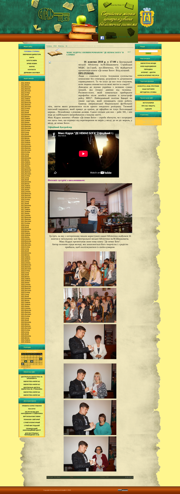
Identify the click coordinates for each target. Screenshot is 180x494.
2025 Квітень (25, 338)
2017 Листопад (26, 221)
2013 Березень (26, 114)
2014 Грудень (25, 152)
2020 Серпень (25, 284)
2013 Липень (25, 122)
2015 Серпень (25, 167)
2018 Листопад (26, 245)
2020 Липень (25, 282)
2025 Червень (25, 342)
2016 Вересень (26, 193)
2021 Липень (25, 306)
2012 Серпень (25, 100)
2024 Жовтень (26, 326)
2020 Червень (25, 280)
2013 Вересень (26, 124)
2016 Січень (25, 177)
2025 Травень (25, 340)
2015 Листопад (26, 173)
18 (32, 361)
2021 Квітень (25, 300)
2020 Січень (25, 272)
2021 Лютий (25, 296)
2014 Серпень (25, 144)
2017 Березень (26, 205)
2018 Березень (26, 229)
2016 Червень (25, 187)
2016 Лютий (25, 179)
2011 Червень (25, 82)
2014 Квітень (25, 138)
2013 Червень (25, 120)
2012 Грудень (25, 108)
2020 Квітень (25, 276)
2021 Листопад (26, 314)
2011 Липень (25, 84)
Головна (115, 37)
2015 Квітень (25, 160)
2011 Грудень (25, 92)
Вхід (129, 37)
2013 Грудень (25, 130)
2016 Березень (26, 181)
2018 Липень (25, 237)
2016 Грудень (25, 199)
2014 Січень (25, 132)
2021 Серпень (25, 308)
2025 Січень (25, 332)
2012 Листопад (26, 106)
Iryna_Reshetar (65, 477)
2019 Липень (25, 260)
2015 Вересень (26, 169)
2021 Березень (26, 298)
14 (41, 359)
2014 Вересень (26, 146)
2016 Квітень (25, 183)
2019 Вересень (26, 264)
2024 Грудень (25, 330)
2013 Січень (25, 110)
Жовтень (61, 46)
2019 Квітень (25, 255)
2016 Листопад (26, 197)
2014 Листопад (26, 150)
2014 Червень (25, 142)
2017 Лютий (25, 203)
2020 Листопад (26, 290)
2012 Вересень (26, 102)
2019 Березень (26, 253)
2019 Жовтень (26, 266)
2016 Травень (25, 185)
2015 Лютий (25, 156)
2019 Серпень (25, 262)
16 (25, 361)
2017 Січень (25, 201)
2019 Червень (25, 258)
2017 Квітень (25, 207)
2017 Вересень (26, 217)
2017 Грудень (25, 223)
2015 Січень (25, 154)
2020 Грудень (25, 292)
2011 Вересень (26, 86)
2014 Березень (26, 136)
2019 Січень (25, 249)
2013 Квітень (25, 116)
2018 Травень (25, 233)
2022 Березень (26, 322)
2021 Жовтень (26, 312)
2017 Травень (25, 209)
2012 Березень (26, 96)
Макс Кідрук (77, 477)
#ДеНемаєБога (85, 477)
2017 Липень (25, 213)
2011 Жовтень (25, 88)
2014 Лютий (25, 134)
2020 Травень (25, 278)
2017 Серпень (25, 215)
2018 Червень (25, 235)
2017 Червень (25, 211)
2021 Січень (25, 294)
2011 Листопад (26, 90)
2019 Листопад (26, 268)
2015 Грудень (25, 175)
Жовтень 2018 (32, 352)
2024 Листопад (26, 328)
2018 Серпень (25, 239)
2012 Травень (25, 98)
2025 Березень (26, 336)
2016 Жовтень (26, 195)
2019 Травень (25, 256)
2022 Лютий (25, 320)
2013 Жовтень (26, 126)
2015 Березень (26, 158)
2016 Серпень (25, 191)
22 (22, 364)
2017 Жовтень (26, 219)
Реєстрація (122, 37)
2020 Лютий (25, 274)
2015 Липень (25, 166)
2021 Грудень (25, 316)
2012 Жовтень (26, 104)
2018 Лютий (25, 227)
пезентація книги (94, 477)
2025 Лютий (25, 334)
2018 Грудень (25, 247)
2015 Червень (25, 164)
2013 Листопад (26, 128)
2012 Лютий (25, 94)
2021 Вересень (26, 310)
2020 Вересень (26, 286)
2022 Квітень (25, 324)
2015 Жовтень (26, 171)
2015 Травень (25, 162)
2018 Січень (25, 225)
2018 (55, 46)
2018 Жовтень (26, 243)
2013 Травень (25, 118)
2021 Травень (25, 302)
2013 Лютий (25, 112)
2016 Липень (25, 189)
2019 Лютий (25, 251)
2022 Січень (25, 318)
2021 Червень (25, 304)
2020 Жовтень (26, 288)
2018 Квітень (25, 231)
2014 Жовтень (26, 148)
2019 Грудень (25, 270)
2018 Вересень (26, 241)
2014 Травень (25, 140)
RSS (123, 5)
